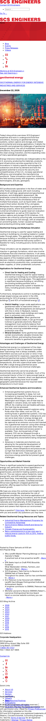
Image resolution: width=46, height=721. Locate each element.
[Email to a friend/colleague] (6, 56)
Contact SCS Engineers (10, 5)
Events (8, 46)
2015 (7, 629)
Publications (10, 703)
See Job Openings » (8, 73)
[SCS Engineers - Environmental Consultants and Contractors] (20, 3)
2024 (7, 610)
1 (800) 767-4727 (7, 648)
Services (8, 692)
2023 (7, 612)
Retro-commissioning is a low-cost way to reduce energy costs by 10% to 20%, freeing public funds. (24, 533)
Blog (7, 44)
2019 (7, 620)
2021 (7, 616)
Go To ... (3, 13)
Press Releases (11, 48)
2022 (7, 614)
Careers (8, 698)
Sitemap (14, 720)
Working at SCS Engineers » (12, 71)
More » (24, 569)
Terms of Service (18, 718)
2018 (7, 623)
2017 (7, 625)
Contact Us (5, 656)
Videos (8, 50)
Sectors (8, 694)
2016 (7, 627)
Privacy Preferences (37, 709)
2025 (7, 607)
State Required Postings (15, 701)
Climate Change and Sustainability (19, 529)
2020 (7, 618)
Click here (19, 510)
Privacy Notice (26, 720)
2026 (7, 605)
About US (9, 689)
